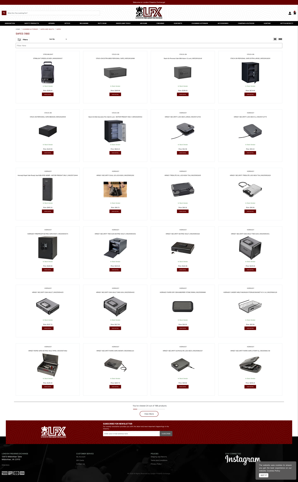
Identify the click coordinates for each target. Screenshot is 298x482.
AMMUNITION (10, 23)
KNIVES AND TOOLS (123, 23)
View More (149, 414)
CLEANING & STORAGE (200, 23)
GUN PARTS (178, 23)
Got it (264, 475)
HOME (18, 29)
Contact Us (80, 464)
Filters (25, 40)
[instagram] (243, 460)
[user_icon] (289, 13)
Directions (5, 465)
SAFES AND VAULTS (47, 29)
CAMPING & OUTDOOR (246, 23)
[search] (4, 13)
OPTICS (67, 23)
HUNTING (267, 23)
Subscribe (166, 434)
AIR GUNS (143, 23)
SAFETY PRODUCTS (31, 23)
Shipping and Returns (159, 457)
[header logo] (149, 12)
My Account (80, 457)
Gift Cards (80, 460)
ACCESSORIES (223, 23)
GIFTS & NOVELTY (286, 23)
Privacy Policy (156, 464)
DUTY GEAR (102, 23)
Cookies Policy (273, 471)
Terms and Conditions (159, 460)
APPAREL (51, 23)
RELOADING (84, 23)
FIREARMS (160, 23)
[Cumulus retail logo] (247, 474)
